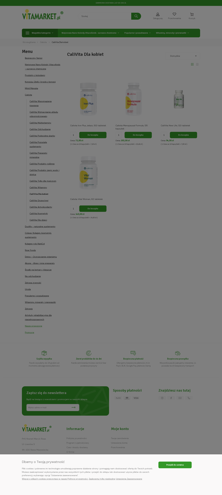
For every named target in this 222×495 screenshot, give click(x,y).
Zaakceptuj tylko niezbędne (102, 478)
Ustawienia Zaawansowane (129, 478)
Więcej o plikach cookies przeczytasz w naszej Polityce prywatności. (55, 478)
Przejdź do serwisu (175, 465)
